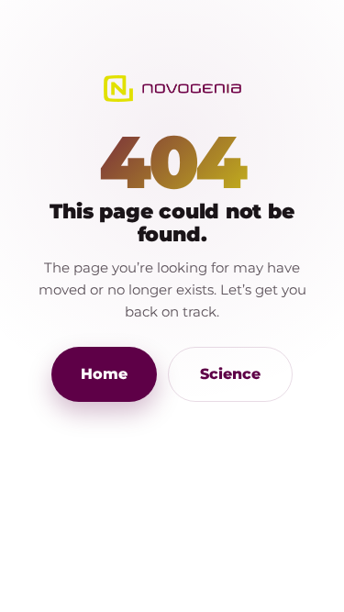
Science (230, 374)
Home (104, 374)
